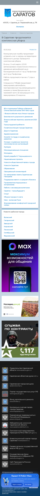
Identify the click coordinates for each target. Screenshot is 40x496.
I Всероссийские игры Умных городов (19, 113)
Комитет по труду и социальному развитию (17, 138)
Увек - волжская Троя (12, 200)
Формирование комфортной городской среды (20, 204)
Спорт (6, 194)
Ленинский (8, 230)
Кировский (8, 226)
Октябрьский (9, 233)
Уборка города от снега (13, 197)
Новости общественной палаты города (19, 162)
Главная (4, 33)
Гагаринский (9, 220)
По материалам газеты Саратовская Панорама (18, 176)
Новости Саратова (26, 33)
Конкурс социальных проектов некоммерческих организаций (16, 143)
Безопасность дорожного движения (18, 117)
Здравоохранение (11, 134)
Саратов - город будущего (14, 191)
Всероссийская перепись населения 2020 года (20, 121)
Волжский (8, 217)
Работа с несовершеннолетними (17, 188)
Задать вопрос (17, 484)
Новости (13, 33)
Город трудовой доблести (14, 125)
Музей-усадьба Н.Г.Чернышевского (18, 156)
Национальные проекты (13, 159)
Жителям (20, 27)
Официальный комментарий (15, 171)
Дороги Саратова (11, 131)
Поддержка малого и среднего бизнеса (20, 180)
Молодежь (8, 153)
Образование (9, 168)
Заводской (8, 223)
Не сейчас (28, 484)
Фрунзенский (9, 236)
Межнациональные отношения (16, 150)
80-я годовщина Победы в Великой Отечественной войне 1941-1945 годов (19, 109)
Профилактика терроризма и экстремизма (15, 184)
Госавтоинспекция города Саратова (18, 128)
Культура (7, 147)
